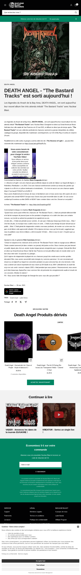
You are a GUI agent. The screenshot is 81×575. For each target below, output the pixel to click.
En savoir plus (54, 19)
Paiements (8, 516)
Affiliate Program (61, 520)
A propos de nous (61, 512)
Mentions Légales (36, 512)
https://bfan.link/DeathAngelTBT (40, 205)
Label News (24, 298)
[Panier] (76, 5)
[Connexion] (71, 5)
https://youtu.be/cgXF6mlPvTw (35, 143)
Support (7, 512)
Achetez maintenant (40, 382)
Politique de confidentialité (38, 520)
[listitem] (12, 302)
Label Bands (59, 516)
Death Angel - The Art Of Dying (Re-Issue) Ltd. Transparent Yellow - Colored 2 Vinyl (49, 367)
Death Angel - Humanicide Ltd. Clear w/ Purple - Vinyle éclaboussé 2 (18, 366)
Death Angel (9, 84)
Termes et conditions (37, 516)
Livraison (7, 520)
